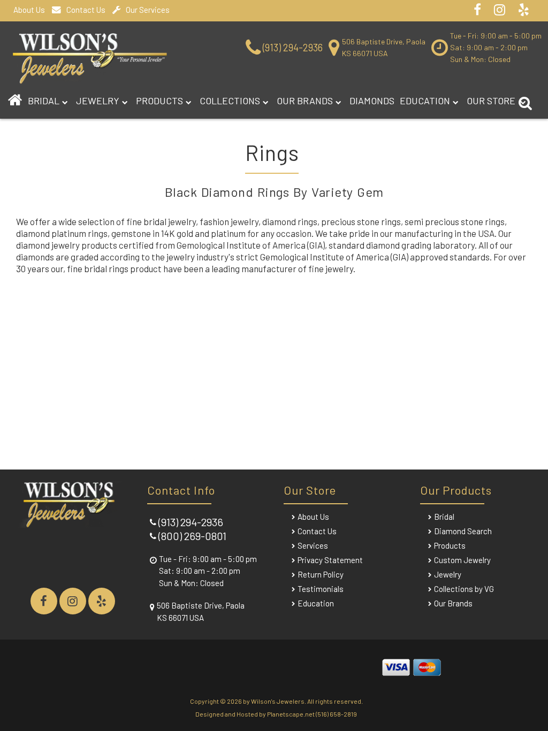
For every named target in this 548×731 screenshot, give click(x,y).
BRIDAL (43, 100)
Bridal (444, 516)
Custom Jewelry (462, 560)
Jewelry (97, 100)
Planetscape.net (291, 714)
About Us (29, 9)
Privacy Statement (330, 560)
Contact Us (85, 9)
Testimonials (321, 589)
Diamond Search (463, 531)
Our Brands (305, 100)
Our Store (492, 100)
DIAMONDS (371, 100)
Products (159, 100)
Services (313, 545)
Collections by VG (464, 589)
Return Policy (321, 574)
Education (425, 100)
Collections (230, 100)
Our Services (148, 9)
